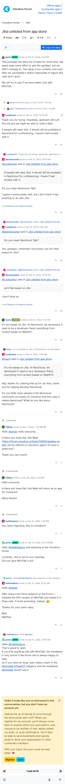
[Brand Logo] (6, 9)
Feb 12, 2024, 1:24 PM (39, 320)
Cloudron (10, 206)
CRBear (9, 427)
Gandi (21, 206)
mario (8, 320)
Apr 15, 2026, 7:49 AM (38, 521)
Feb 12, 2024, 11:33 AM (39, 275)
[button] (4, 780)
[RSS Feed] (55, 37)
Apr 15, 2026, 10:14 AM (39, 542)
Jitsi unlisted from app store (42, 163)
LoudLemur (10, 115)
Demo (41, 12)
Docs (50, 12)
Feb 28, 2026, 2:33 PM (33, 477)
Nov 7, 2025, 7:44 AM (33, 427)
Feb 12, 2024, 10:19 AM (36, 115)
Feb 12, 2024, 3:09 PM (36, 354)
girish (8, 57)
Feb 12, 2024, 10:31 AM (39, 159)
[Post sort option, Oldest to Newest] (6, 47)
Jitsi (17, 38)
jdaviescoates (12, 159)
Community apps (50, 9)
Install (58, 12)
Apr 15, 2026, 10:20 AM (39, 583)
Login (20, 759)
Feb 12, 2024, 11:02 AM (36, 227)
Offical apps (53, 5)
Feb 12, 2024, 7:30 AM (38, 57)
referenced (20, 108)
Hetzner (29, 206)
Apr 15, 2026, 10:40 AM (39, 639)
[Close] (59, 700)
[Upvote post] (56, 94)
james (8, 542)
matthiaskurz (11, 521)
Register (10, 759)
